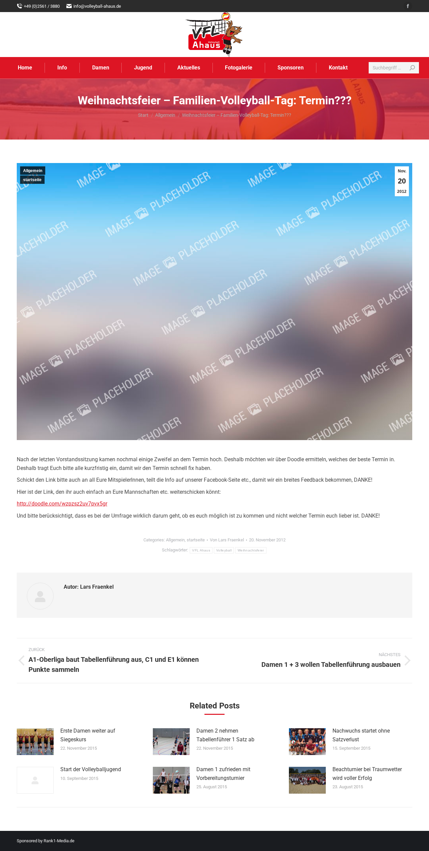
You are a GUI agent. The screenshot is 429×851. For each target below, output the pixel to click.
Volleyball (224, 550)
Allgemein (32, 170)
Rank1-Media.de (59, 840)
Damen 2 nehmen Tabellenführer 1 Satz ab (225, 735)
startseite (32, 179)
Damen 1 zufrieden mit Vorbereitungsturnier (223, 773)
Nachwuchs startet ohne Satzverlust (361, 735)
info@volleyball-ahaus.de (97, 6)
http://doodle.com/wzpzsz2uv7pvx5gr (62, 503)
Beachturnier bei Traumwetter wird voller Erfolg (367, 773)
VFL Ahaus (201, 550)
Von (227, 539)
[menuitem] (25, 67)
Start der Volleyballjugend (90, 769)
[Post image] (35, 741)
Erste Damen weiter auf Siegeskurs (87, 735)
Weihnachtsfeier (251, 550)
